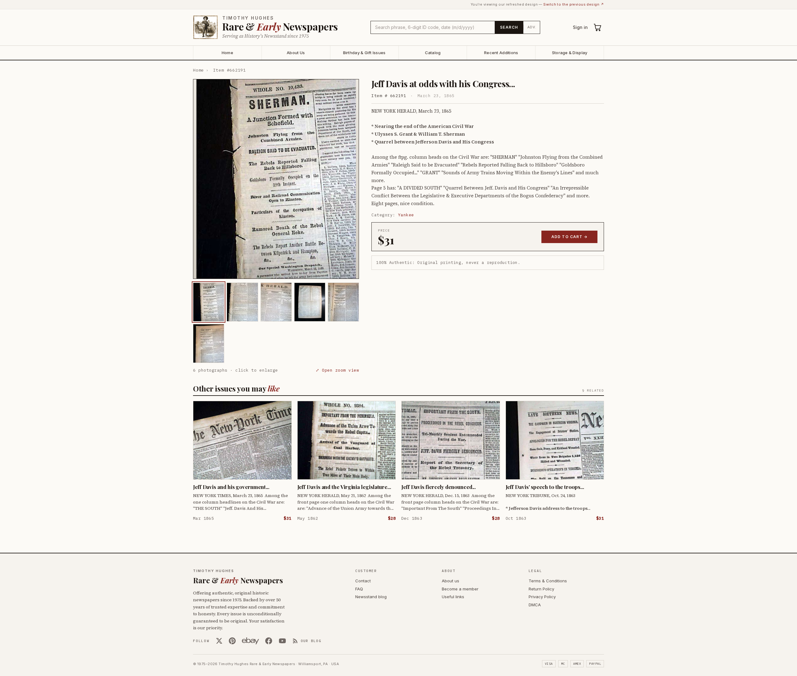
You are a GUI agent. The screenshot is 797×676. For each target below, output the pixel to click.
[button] (276, 179)
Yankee (406, 215)
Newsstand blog (371, 596)
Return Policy (541, 588)
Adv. (531, 27)
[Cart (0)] (598, 27)
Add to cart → (569, 236)
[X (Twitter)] (219, 640)
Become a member (460, 588)
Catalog (433, 52)
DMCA (535, 604)
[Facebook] (268, 640)
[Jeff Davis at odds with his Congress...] (208, 302)
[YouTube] (282, 640)
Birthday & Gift (364, 52)
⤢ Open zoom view (337, 370)
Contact (363, 580)
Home (227, 52)
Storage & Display (569, 52)
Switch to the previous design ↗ (573, 4)
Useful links (453, 596)
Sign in (580, 27)
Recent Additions (501, 52)
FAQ (359, 588)
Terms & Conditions (548, 580)
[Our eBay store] (250, 640)
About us (450, 580)
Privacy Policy (542, 596)
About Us (296, 52)
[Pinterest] (232, 640)
